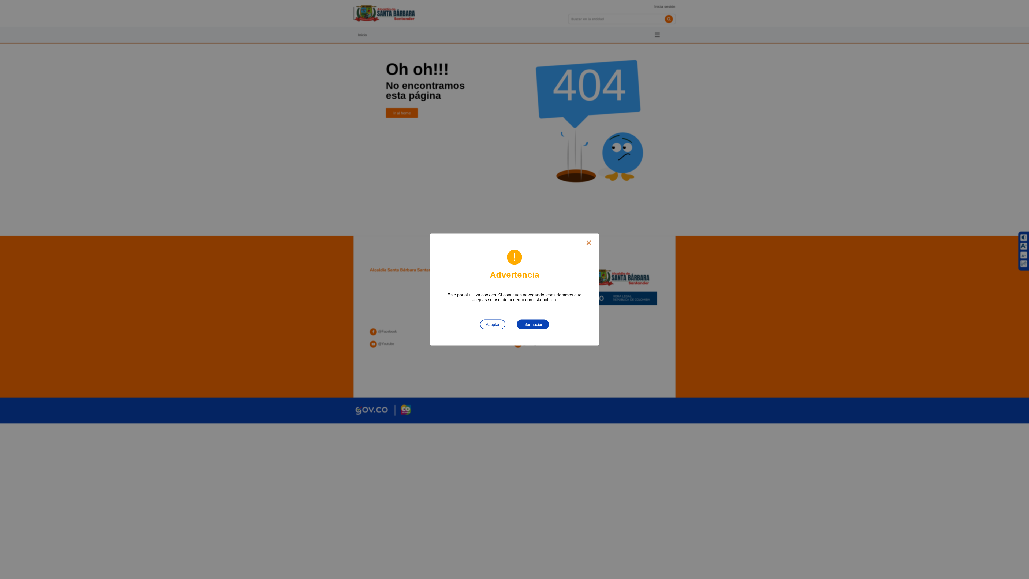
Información (533, 324)
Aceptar (492, 324)
